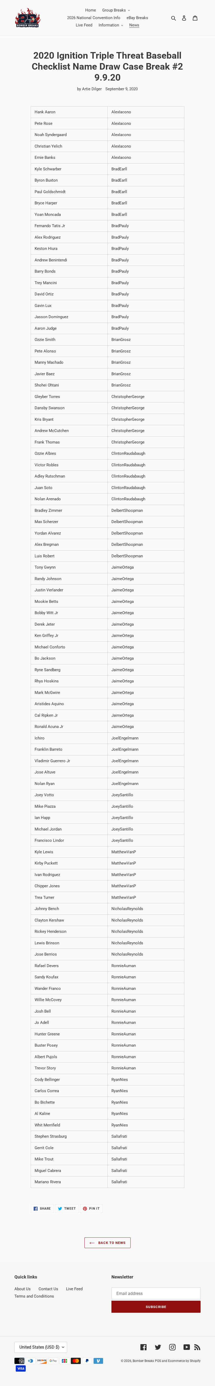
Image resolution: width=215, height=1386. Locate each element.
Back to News (111, 1243)
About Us (22, 1289)
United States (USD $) (39, 1347)
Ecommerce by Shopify (184, 1361)
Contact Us (48, 1289)
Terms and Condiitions (34, 1296)
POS (158, 1361)
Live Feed (74, 1289)
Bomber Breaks (143, 1361)
